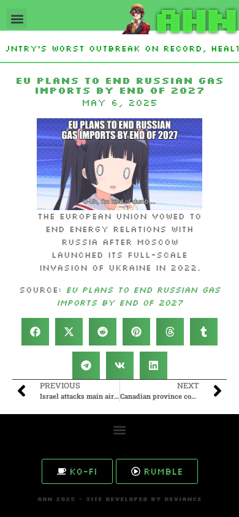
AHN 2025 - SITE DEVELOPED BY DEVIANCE (119, 499)
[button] (17, 19)
